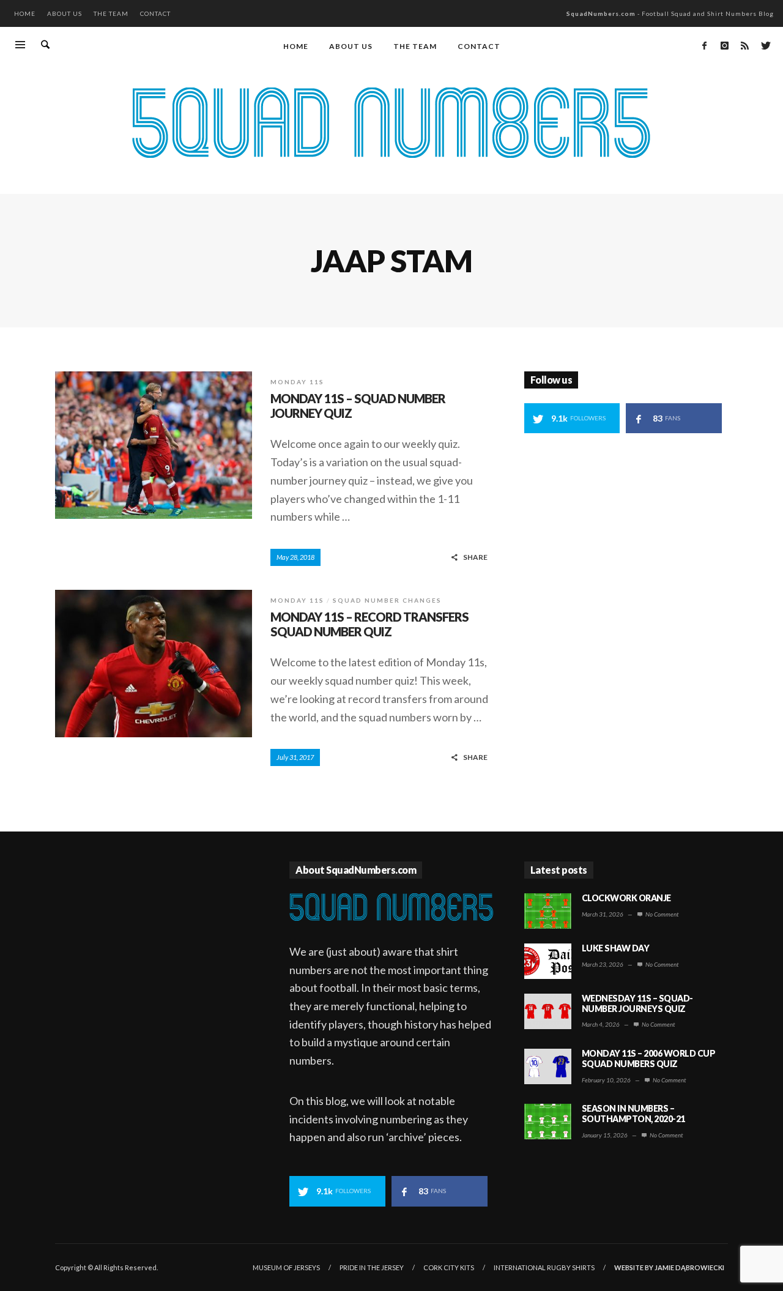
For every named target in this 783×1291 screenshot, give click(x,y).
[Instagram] (724, 45)
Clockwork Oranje (626, 898)
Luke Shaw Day (616, 948)
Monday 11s (297, 381)
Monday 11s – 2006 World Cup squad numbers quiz (649, 1058)
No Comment (661, 914)
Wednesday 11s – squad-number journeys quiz (637, 1003)
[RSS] (744, 45)
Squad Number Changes (387, 600)
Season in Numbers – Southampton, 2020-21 (633, 1113)
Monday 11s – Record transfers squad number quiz (369, 624)
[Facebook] (704, 45)
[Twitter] (764, 45)
